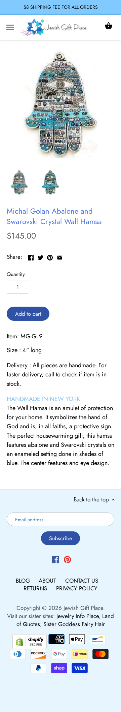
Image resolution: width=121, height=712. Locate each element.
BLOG (24, 581)
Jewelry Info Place (77, 616)
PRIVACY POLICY (76, 588)
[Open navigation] (10, 27)
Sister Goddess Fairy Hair (74, 624)
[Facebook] (55, 559)
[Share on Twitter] (40, 256)
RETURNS (36, 588)
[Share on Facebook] (31, 256)
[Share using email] (60, 256)
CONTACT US (81, 581)
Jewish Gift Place (83, 608)
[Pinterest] (67, 559)
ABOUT (48, 581)
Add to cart (28, 314)
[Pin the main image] (50, 256)
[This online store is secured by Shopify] (29, 641)
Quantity (16, 274)
